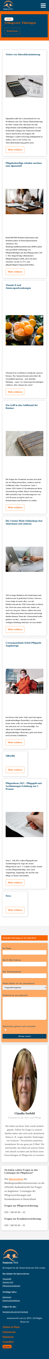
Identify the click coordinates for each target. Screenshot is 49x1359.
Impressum (7, 1297)
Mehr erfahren (15, 149)
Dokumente (8, 1336)
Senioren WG (8, 1282)
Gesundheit (8, 1341)
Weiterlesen (12, 31)
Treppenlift (7, 1279)
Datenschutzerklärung (11, 1300)
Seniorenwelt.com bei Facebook (15, 1312)
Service (7, 1346)
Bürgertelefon (16, 1179)
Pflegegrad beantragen (11, 1286)
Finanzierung (9, 1332)
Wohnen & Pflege (11, 1327)
